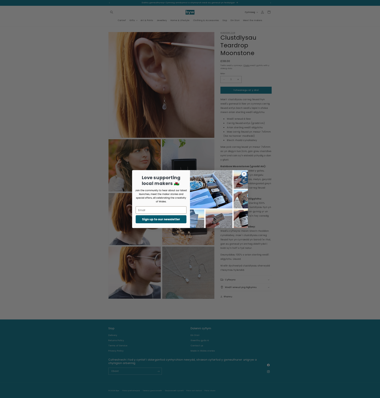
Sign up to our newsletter (161, 219)
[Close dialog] (244, 174)
